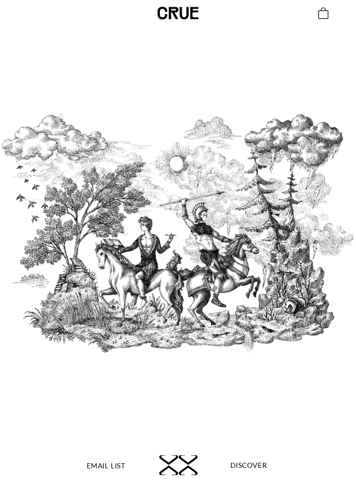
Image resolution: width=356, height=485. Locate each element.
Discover (248, 465)
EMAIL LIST (106, 465)
